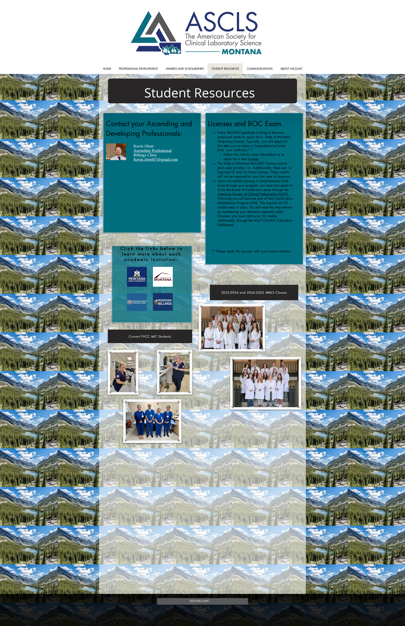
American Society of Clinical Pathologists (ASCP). (253, 194)
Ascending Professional (152, 150)
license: (253, 159)
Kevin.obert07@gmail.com (156, 159)
